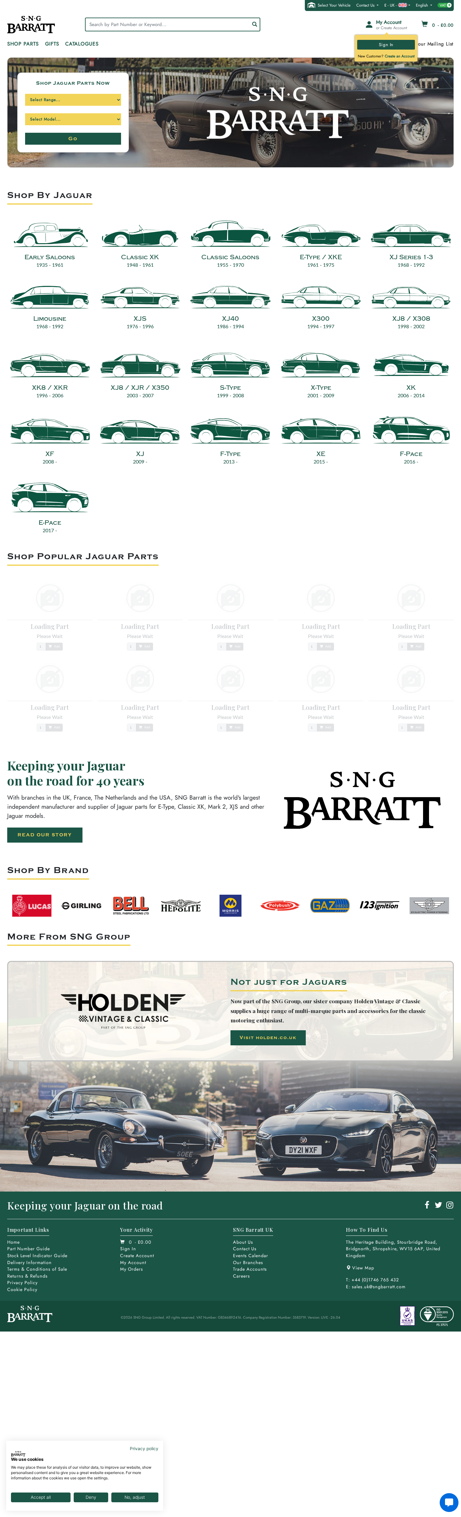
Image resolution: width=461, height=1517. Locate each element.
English (422, 5)
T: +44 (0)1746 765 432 (372, 1280)
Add (56, 646)
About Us (243, 1242)
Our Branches (248, 1262)
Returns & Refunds (27, 1276)
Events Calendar (250, 1255)
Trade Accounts (250, 1269)
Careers (241, 1276)
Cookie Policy (22, 1289)
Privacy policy (144, 1448)
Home (13, 1242)
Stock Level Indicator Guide (37, 1255)
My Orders (131, 1269)
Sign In (386, 44)
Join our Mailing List (430, 43)
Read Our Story (45, 835)
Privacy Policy (22, 1282)
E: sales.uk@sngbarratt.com (375, 1287)
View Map (363, 1268)
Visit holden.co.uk (268, 1037)
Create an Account (400, 56)
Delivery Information (29, 1262)
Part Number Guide (28, 1249)
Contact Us (366, 5)
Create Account (137, 1255)
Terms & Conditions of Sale (37, 1269)
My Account (133, 1262)
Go (72, 139)
